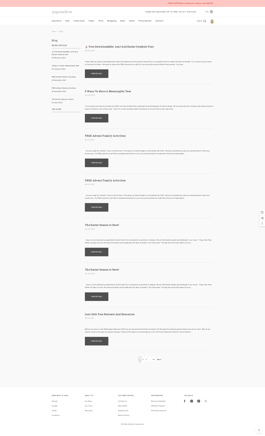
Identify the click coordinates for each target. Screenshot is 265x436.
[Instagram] (192, 401)
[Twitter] (206, 401)
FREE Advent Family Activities (105, 135)
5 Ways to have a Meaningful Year (108, 91)
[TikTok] (199, 401)
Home (54, 31)
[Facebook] (184, 401)
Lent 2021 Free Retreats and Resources (109, 314)
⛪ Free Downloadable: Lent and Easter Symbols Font (119, 46)
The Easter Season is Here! (102, 225)
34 (154, 359)
